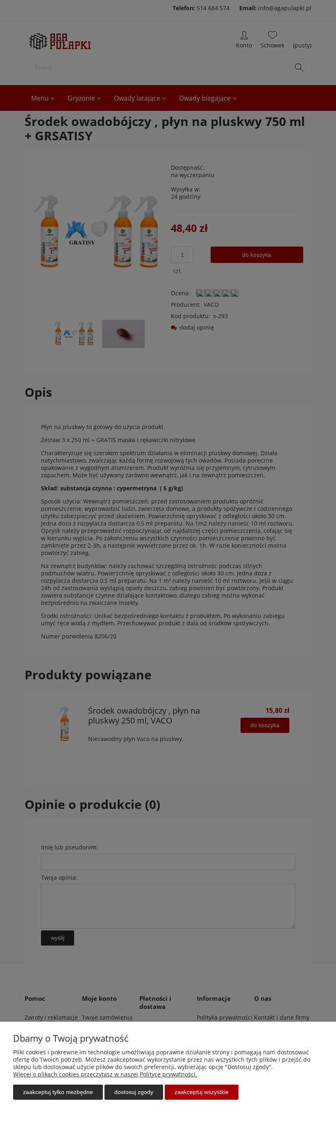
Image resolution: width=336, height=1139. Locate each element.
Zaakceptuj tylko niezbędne (58, 1092)
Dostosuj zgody (133, 1092)
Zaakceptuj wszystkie (202, 1092)
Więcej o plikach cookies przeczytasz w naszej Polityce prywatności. (105, 1074)
